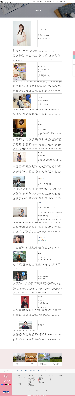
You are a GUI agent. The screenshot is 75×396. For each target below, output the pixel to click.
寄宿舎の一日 (41, 378)
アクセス (57, 390)
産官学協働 (29, 382)
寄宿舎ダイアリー (43, 364)
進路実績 (51, 379)
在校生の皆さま (30, 390)
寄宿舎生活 (49, 1)
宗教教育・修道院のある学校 (32, 378)
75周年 (46, 390)
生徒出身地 (19, 383)
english (69, 1)
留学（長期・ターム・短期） (32, 379)
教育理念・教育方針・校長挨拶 (22, 377)
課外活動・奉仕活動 (31, 385)
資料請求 (50, 388)
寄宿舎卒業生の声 (41, 382)
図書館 (29, 383)
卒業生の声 (51, 380)
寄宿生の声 (40, 381)
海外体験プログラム (31, 380)
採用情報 (61, 375)
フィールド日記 (56, 364)
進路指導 (51, 378)
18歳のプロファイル (52, 377)
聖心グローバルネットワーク (22, 381)
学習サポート (41, 380)
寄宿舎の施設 (41, 377)
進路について (55, 1)
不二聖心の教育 (41, 1)
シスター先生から (31, 364)
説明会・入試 (62, 1)
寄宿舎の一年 (41, 379)
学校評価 (39, 388)
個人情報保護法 (29, 388)
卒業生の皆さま (38, 390)
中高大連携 (29, 381)
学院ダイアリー (19, 364)
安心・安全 (19, 384)
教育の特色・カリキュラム (32, 377)
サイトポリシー (19, 388)
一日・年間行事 (30, 384)
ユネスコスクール (20, 382)
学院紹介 (34, 1)
